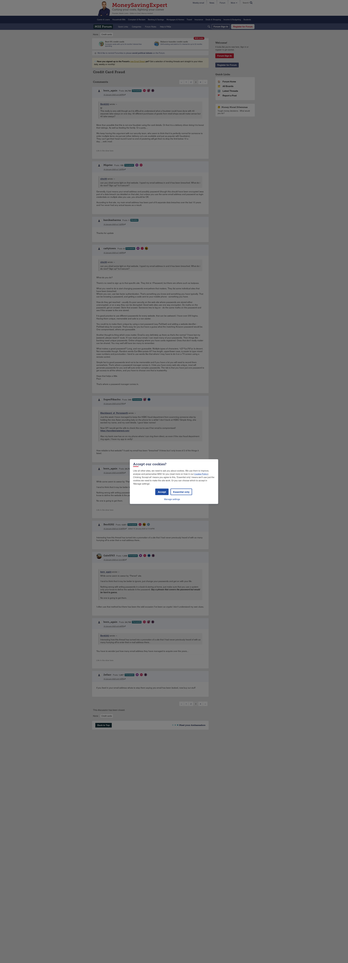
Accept (162, 492)
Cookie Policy (201, 473)
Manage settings (172, 499)
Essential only (181, 492)
